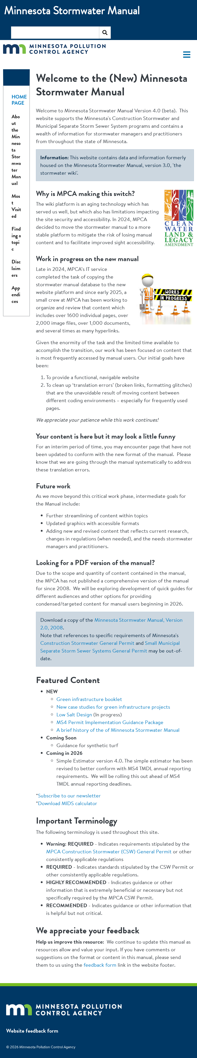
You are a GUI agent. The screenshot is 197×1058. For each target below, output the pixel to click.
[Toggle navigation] (187, 55)
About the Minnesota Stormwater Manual (16, 150)
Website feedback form (32, 1031)
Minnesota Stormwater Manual (72, 10)
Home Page (19, 100)
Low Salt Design (74, 714)
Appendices (16, 294)
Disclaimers (16, 268)
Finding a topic (16, 239)
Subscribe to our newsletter (69, 795)
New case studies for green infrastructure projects (113, 706)
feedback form (100, 964)
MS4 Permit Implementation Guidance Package (109, 722)
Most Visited (16, 206)
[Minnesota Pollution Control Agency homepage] (54, 52)
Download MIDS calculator (67, 803)
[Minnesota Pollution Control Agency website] (64, 1007)
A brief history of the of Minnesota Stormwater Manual (118, 729)
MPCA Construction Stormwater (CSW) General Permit (109, 851)
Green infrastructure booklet (89, 699)
